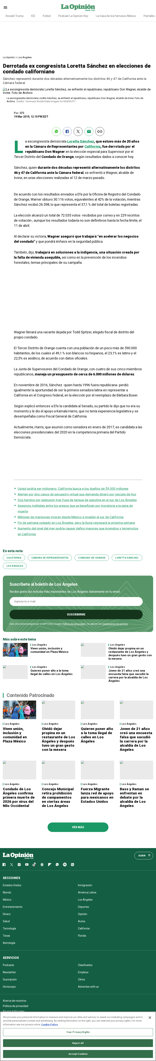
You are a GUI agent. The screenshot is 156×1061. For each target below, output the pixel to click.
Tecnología (9, 928)
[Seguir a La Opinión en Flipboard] (49, 864)
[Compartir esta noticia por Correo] (88, 131)
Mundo (7, 892)
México (7, 899)
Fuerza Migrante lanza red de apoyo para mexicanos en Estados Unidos (97, 795)
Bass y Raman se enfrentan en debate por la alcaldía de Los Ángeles (134, 797)
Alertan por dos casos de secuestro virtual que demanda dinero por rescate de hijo (77, 494)
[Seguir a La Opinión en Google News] (42, 864)
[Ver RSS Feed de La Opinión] (72, 864)
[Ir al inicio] (18, 855)
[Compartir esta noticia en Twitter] (78, 131)
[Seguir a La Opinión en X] (11, 864)
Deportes (83, 906)
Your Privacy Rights (78, 1032)
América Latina (87, 892)
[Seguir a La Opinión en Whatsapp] (57, 864)
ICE (33, 15)
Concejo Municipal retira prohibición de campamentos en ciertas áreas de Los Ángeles (58, 797)
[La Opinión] (78, 7)
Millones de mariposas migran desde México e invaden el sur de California (70, 517)
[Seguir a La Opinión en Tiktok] (34, 864)
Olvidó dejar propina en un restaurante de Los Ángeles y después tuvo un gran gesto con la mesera (130, 653)
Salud (6, 921)
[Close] (150, 1017)
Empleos (83, 972)
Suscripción (10, 979)
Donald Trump (15, 15)
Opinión (82, 914)
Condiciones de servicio (115, 624)
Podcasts (8, 965)
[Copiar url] (99, 131)
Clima (81, 979)
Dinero (7, 914)
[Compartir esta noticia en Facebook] (67, 131)
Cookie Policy (49, 1024)
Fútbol (47, 15)
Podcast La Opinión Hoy (73, 15)
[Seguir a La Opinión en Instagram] (19, 864)
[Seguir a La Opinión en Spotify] (65, 864)
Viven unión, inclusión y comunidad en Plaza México (49, 650)
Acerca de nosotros (14, 1000)
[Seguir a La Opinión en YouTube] (27, 864)
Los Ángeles (25, 57)
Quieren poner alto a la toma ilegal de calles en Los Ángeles (51, 672)
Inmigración (85, 885)
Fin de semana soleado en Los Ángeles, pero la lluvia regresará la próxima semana (76, 523)
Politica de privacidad (15, 1006)
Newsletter (9, 972)
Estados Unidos (12, 885)
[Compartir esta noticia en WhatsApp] (56, 131)
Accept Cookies (78, 1053)
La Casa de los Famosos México (116, 15)
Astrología (9, 942)
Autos (81, 921)
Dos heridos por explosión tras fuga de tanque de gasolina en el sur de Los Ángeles (77, 500)
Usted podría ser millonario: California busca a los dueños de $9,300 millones (73, 488)
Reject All (78, 1043)
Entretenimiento (12, 906)
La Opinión (9, 57)
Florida (82, 935)
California (92, 146)
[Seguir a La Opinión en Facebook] (4, 864)
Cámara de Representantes (49, 557)
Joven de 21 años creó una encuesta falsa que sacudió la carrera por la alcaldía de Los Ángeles (128, 676)
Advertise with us (88, 986)
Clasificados (85, 965)
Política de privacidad (73, 624)
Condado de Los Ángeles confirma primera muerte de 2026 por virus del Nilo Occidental (19, 797)
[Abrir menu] (5, 7)
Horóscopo (9, 986)
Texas (6, 935)
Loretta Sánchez (80, 141)
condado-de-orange (91, 557)
